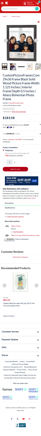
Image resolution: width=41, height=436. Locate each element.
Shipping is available (14, 155)
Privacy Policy (22, 370)
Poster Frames (16, 16)
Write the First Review (19, 112)
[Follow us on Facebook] (12, 419)
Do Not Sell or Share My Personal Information (20, 378)
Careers (22, 361)
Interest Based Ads (30, 367)
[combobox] (20, 8)
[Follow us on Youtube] (23, 419)
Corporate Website (11, 361)
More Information (12, 221)
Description (9, 203)
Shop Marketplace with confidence (16, 189)
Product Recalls (20, 372)
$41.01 (6, 300)
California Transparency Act (12, 367)
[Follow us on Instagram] (29, 419)
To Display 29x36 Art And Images (17, 214)
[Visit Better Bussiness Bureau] (20, 425)
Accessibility (30, 361)
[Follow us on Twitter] (17, 419)
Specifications (10, 208)
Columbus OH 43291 (15, 139)
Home (4, 16)
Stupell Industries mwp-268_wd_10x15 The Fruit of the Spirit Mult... (18, 304)
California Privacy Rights (19, 364)
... (9, 16)
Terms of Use (32, 370)
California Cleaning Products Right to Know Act (20, 375)
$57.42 (5, 298)
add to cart (15, 169)
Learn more (31, 198)
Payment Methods (9, 370)
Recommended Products (15, 268)
